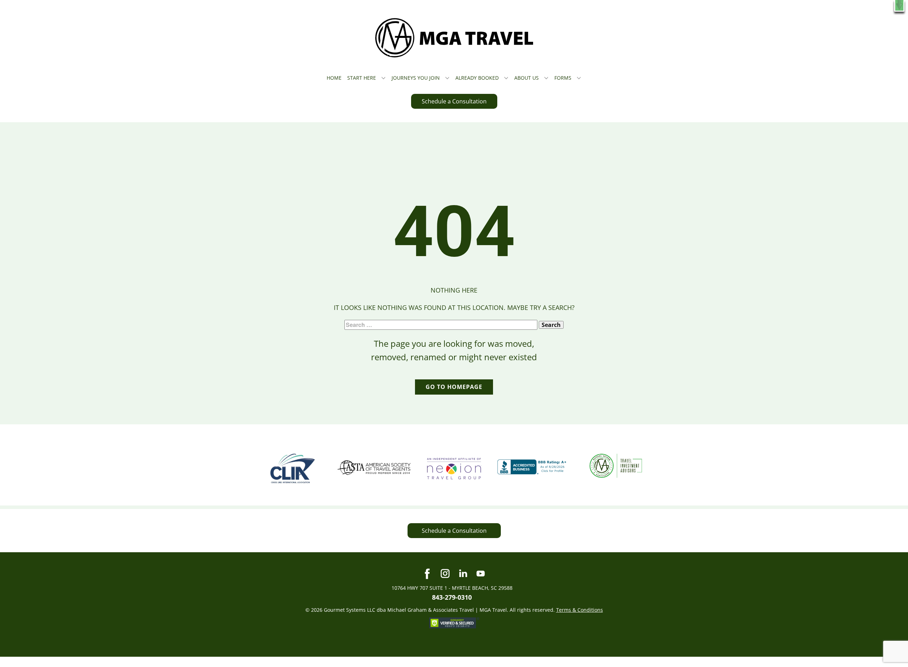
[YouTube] (481, 573)
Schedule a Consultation (454, 101)
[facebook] (427, 573)
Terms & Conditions (579, 609)
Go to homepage (454, 387)
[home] (454, 38)
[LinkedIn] (463, 573)
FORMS (562, 77)
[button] (899, 6)
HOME (334, 77)
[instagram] (445, 573)
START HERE (361, 77)
